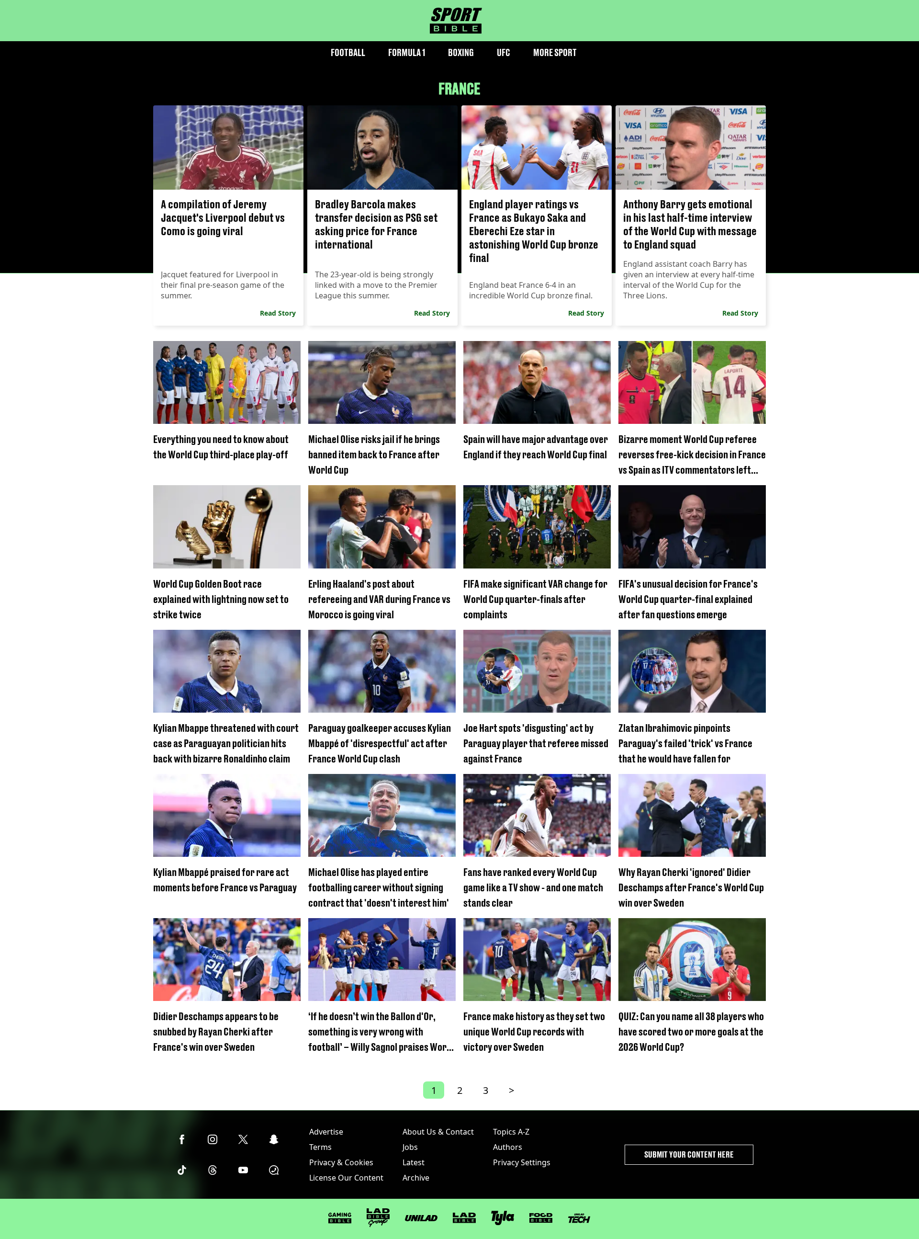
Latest (414, 1162)
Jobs (410, 1147)
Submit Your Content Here (689, 1154)
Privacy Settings (521, 1162)
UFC (503, 52)
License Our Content (346, 1177)
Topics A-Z (511, 1131)
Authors (507, 1147)
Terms (320, 1147)
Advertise (326, 1131)
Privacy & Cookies (341, 1162)
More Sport (555, 52)
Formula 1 (406, 52)
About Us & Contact (438, 1131)
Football (348, 52)
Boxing (461, 52)
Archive (416, 1177)
